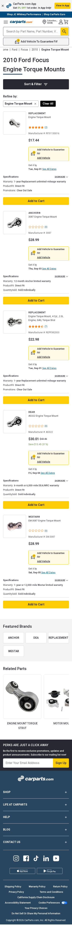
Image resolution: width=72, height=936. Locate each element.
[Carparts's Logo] (21, 22)
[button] (36, 6)
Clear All (48, 103)
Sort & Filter (33, 84)
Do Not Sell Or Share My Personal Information (36, 913)
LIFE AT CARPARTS (15, 804)
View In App (62, 5)
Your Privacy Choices (36, 908)
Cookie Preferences (49, 902)
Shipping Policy (13, 886)
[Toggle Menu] (5, 22)
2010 (35, 49)
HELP (6, 817)
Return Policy (60, 886)
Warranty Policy (37, 886)
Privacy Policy (16, 892)
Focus (24, 49)
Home (4, 49)
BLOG (6, 829)
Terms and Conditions (51, 892)
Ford (14, 49)
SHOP (7, 792)
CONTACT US (11, 842)
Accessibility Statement (18, 902)
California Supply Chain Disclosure (36, 897)
